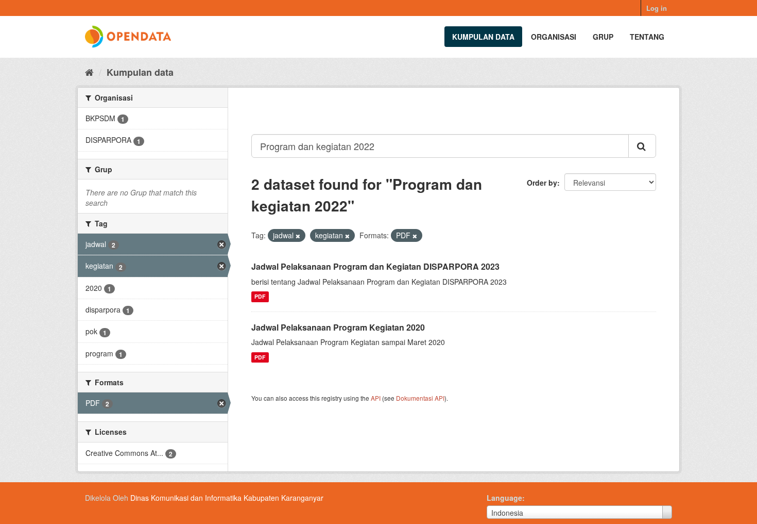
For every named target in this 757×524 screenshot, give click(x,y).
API (376, 398)
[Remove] (298, 236)
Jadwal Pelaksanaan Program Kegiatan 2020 (338, 327)
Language (504, 498)
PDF (259, 297)
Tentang (647, 36)
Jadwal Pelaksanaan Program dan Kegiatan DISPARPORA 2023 (375, 266)
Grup (603, 36)
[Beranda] (89, 71)
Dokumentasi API (420, 398)
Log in (656, 8)
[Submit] (642, 146)
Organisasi (553, 36)
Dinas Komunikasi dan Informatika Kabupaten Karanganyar (226, 498)
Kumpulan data (483, 36)
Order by (542, 182)
